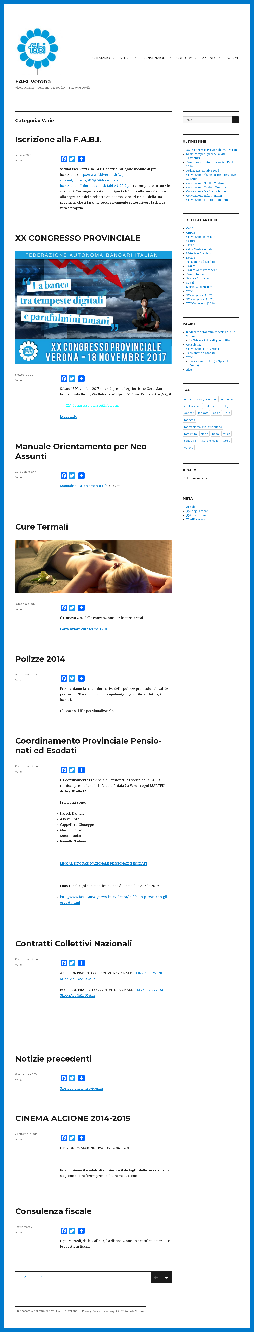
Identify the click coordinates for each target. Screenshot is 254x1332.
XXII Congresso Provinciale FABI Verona (212, 150)
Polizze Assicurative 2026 (202, 170)
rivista (226, 433)
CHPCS (190, 232)
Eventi (190, 245)
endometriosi (212, 406)
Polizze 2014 (40, 659)
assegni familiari (207, 399)
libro (227, 412)
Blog (189, 369)
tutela (226, 440)
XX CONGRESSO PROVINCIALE (77, 238)
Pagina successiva (166, 1282)
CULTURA (184, 58)
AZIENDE (209, 58)
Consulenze (193, 344)
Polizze (190, 266)
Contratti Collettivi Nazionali (73, 943)
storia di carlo (210, 440)
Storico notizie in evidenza (81, 1088)
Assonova (227, 399)
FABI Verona (33, 81)
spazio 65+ (190, 440)
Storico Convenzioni (199, 287)
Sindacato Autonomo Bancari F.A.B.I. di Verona (47, 1311)
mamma (189, 419)
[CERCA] (235, 119)
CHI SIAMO (101, 58)
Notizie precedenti (53, 1058)
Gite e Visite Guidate (199, 249)
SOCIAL (233, 58)
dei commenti (198, 515)
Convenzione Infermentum (204, 195)
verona (188, 447)
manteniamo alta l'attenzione (203, 426)
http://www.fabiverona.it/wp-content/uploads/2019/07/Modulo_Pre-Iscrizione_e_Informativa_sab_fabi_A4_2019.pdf (96, 180)
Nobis (204, 433)
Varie (18, 160)
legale (216, 412)
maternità (190, 433)
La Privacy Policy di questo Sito (209, 340)
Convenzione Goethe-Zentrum (206, 183)
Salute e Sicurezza (198, 278)
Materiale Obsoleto (198, 253)
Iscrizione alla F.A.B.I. (58, 139)
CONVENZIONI (154, 58)
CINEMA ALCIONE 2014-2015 (72, 1118)
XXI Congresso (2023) (200, 299)
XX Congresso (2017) (199, 295)
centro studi (192, 406)
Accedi (190, 507)
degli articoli (197, 511)
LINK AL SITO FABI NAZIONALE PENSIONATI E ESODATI (103, 863)
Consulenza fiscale (53, 1211)
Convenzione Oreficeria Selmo (206, 191)
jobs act (203, 412)
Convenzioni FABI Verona (202, 349)
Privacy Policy (91, 1311)
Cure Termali (41, 527)
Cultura (191, 241)
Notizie (190, 257)
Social (190, 282)
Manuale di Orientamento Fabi (84, 486)
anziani (188, 399)
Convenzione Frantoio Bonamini (207, 200)
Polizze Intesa (195, 274)
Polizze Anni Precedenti (201, 270)
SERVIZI (126, 58)
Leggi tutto (68, 416)
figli (227, 406)
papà (215, 433)
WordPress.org (196, 519)
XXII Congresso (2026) (200, 303)
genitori (189, 412)
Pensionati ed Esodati (200, 262)
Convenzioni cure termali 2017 (84, 629)
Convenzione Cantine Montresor (207, 187)
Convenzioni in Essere (200, 237)
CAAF (189, 228)
